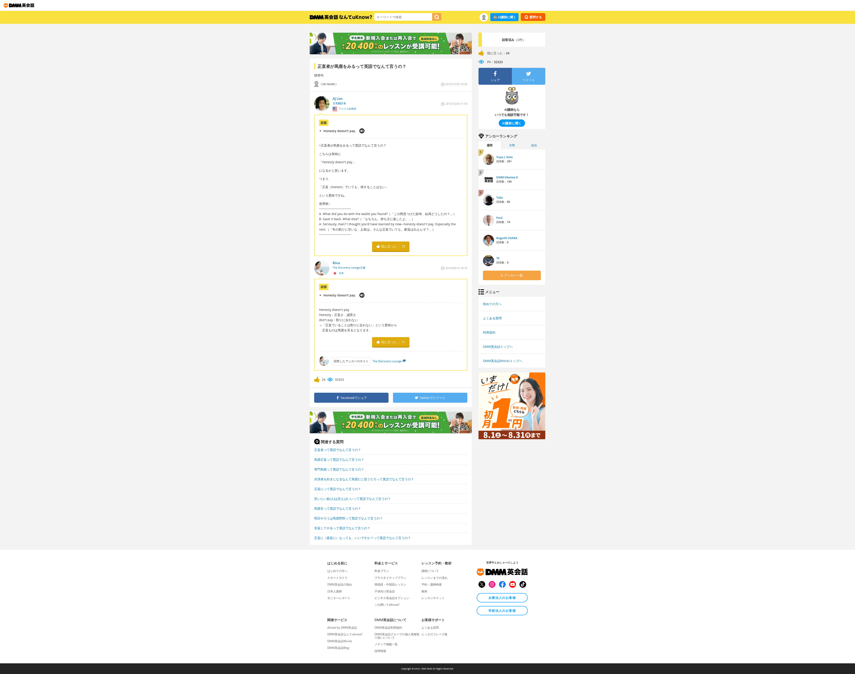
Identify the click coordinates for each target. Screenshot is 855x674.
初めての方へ (492, 304)
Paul (499, 218)
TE (497, 258)
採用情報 (380, 651)
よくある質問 (492, 318)
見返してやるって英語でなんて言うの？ (342, 528)
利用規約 (489, 332)
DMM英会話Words (339, 641)
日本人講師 (334, 591)
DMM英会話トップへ (498, 346)
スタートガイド (337, 578)
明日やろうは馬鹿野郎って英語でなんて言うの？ (348, 518)
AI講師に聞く (507, 17)
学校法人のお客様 (502, 610)
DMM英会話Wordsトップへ (502, 361)
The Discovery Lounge (387, 361)
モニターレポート (338, 598)
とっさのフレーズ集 (434, 634)
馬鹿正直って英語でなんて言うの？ (339, 459)
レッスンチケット (433, 598)
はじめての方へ (337, 571)
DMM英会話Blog (338, 648)
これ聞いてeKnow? (387, 605)
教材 (424, 591)
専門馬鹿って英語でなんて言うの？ (339, 469)
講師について (430, 571)
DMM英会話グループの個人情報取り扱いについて (397, 635)
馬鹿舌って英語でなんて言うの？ (337, 508)
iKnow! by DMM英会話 (342, 628)
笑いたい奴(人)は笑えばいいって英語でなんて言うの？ (352, 499)
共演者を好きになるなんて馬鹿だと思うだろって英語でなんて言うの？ (364, 479)
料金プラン (382, 571)
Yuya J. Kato (504, 157)
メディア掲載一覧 (386, 644)
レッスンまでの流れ (434, 578)
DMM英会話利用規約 (388, 628)
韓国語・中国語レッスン (390, 584)
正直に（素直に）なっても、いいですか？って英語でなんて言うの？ (362, 538)
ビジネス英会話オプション (392, 598)
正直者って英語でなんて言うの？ (337, 450)
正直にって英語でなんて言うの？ (337, 489)
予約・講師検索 (431, 584)
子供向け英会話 (385, 591)
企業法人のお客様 (502, 598)
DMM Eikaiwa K (507, 177)
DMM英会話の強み (339, 584)
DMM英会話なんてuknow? (344, 634)
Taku (499, 197)
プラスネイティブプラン (390, 578)
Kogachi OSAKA (506, 238)
